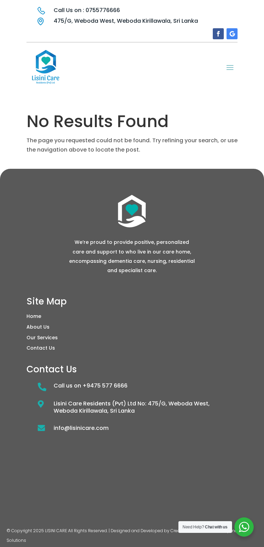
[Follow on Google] (232, 33)
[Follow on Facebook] (218, 33)
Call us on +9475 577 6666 (91, 386)
